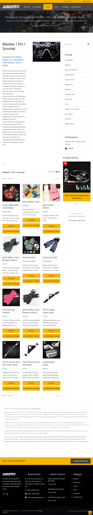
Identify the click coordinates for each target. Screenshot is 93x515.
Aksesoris (68, 119)
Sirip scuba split (50, 257)
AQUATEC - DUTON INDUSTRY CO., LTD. (25, 511)
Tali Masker (67, 441)
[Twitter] (5, 494)
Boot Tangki (73, 439)
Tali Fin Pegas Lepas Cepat (49, 311)
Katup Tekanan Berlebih (26, 441)
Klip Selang (50, 439)
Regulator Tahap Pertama (25, 436)
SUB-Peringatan (15, 439)
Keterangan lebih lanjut (76, 221)
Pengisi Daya (69, 84)
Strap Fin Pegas (43, 439)
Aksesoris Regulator (71, 70)
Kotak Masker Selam (49, 363)
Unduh (70, 148)
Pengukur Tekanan (66, 436)
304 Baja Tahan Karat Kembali (26, 439)
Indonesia (88, 1)
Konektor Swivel (66, 439)
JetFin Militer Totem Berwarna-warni (11, 258)
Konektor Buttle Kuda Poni (39, 441)
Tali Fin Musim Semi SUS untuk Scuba (11, 363)
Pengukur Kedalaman (81, 436)
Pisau (66, 104)
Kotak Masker (61, 441)
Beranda (27, 7)
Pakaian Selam (69, 123)
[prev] (4, 163)
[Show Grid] (57, 172)
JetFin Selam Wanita (48, 206)
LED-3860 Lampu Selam (56, 489)
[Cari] (65, 1)
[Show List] (59, 172)
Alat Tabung (68, 114)
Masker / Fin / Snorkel (51, 25)
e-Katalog (65, 7)
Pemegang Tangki (81, 439)
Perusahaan (37, 7)
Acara (56, 7)
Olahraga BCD (69, 75)
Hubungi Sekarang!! (80, 461)
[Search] (88, 44)
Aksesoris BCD (69, 79)
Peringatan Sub (70, 94)
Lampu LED (68, 99)
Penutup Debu (16, 441)
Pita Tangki (36, 439)
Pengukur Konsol (57, 436)
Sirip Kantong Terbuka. (8, 311)
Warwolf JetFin (29, 257)
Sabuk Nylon (49, 441)
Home (37, 25)
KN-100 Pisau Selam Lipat (56, 497)
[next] (58, 163)
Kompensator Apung (48, 436)
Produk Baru (69, 60)
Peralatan (55, 441)
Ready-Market (87, 511)
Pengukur (68, 89)
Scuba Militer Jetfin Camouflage (10, 206)
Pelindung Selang (8, 441)
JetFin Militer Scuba (31, 201)
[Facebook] (3, 494)
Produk (47, 7)
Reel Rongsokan (57, 439)
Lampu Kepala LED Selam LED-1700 (56, 480)
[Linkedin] (7, 494)
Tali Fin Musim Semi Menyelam (31, 363)
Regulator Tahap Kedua (36, 436)
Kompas (73, 436)
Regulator (68, 65)
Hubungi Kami (76, 7)
